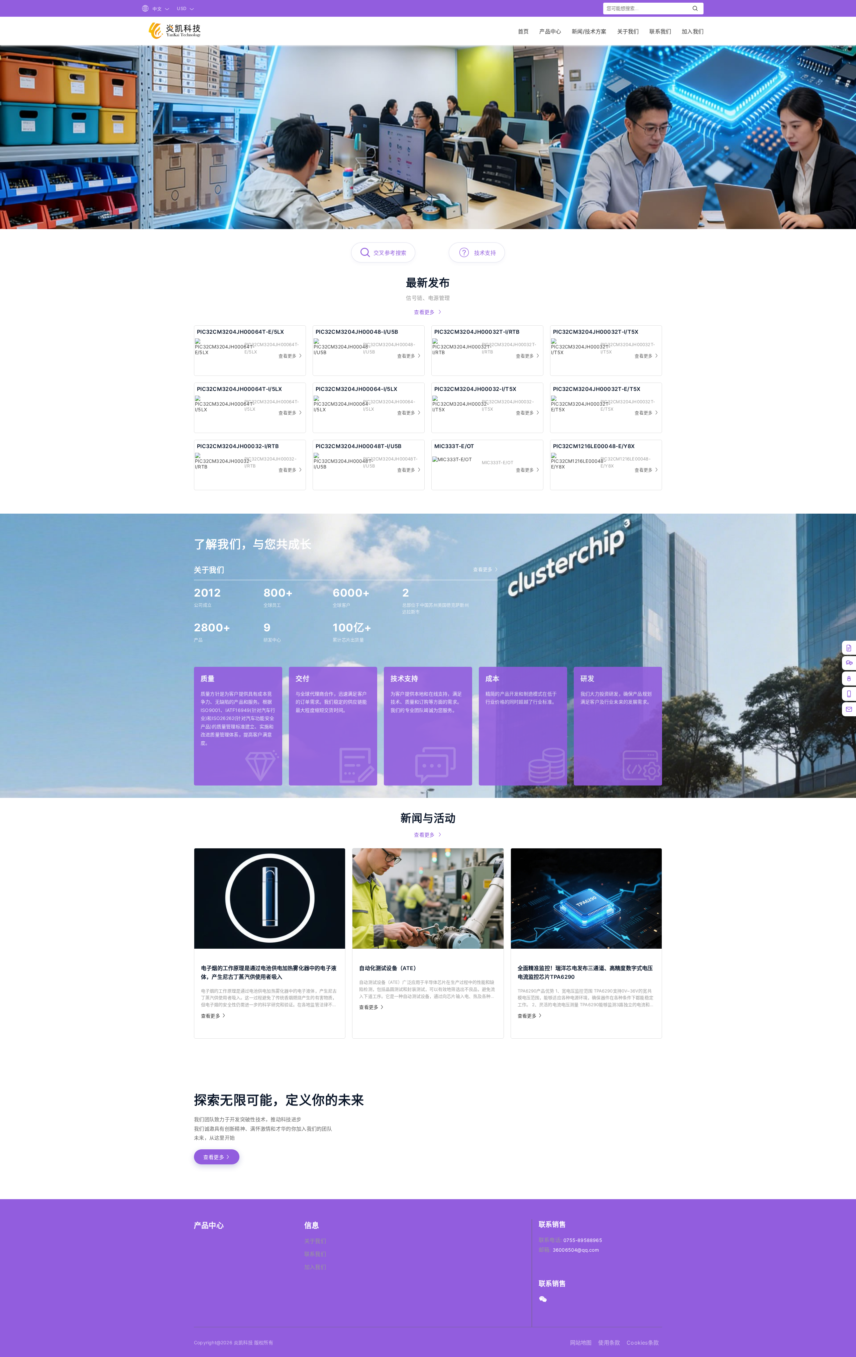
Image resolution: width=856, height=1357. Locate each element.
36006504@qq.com (576, 1250)
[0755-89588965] (849, 709)
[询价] (849, 648)
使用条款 (609, 1342)
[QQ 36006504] (849, 678)
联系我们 (315, 1254)
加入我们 (315, 1267)
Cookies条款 (643, 1342)
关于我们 (315, 1241)
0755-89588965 (582, 1240)
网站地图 (581, 1342)
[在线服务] (849, 663)
